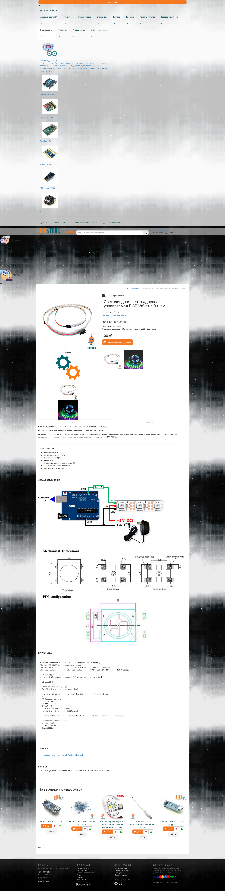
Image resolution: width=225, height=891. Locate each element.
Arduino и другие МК (49, 16)
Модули (68, 16)
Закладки (118, 873)
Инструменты (79, 29)
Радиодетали (46, 29)
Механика (62, 29)
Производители (83, 868)
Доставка (44, 222)
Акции (79, 875)
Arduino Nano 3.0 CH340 (51, 821)
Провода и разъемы (169, 16)
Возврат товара (121, 875)
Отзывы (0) (149, 422)
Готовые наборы (84, 16)
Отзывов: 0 (106, 315)
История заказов (121, 870)
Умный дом (102, 16)
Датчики (117, 16)
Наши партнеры (83, 870)
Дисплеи (130, 16)
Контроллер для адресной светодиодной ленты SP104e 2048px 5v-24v (112, 824)
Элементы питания (99, 29)
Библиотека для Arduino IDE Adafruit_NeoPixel (63, 755)
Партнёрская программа (86, 873)
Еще (95, 222)
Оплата (55, 222)
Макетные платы (147, 16)
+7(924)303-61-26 (160, 230)
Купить (47, 825)
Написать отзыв (119, 315)
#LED (47, 847)
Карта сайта (81, 879)
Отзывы (66, 222)
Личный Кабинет (81, 222)
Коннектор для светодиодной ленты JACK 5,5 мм (143, 824)
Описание (75, 422)
